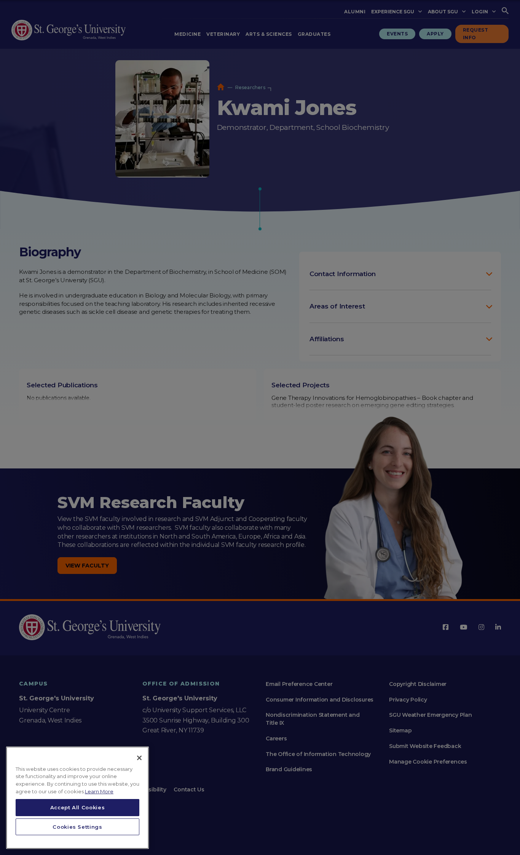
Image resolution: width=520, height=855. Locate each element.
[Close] (139, 758)
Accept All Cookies (77, 807)
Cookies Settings (77, 827)
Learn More (99, 791)
